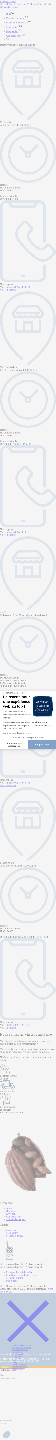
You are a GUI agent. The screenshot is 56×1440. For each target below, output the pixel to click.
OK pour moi (42, 744)
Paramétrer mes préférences (14, 744)
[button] (6, 1434)
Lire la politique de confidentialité (17, 733)
